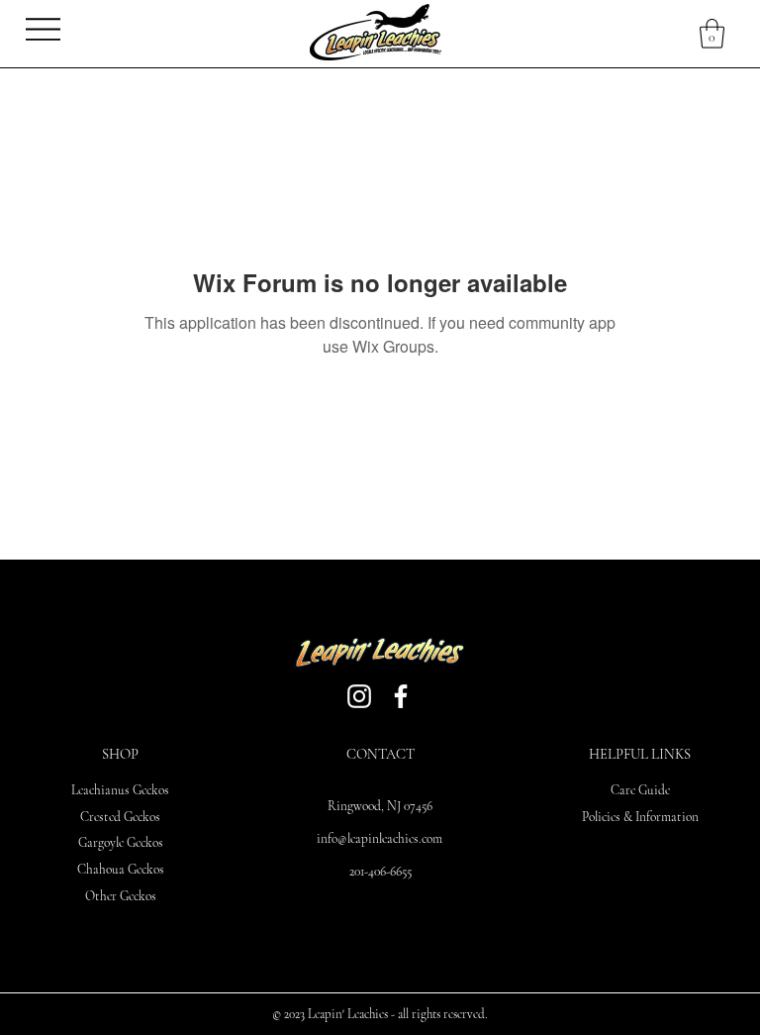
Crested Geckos (120, 817)
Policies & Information (640, 817)
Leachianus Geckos (120, 790)
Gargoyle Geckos (120, 843)
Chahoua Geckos (120, 870)
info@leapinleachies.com (379, 839)
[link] (712, 34)
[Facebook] (401, 696)
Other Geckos (120, 896)
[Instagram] (359, 696)
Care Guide (640, 790)
